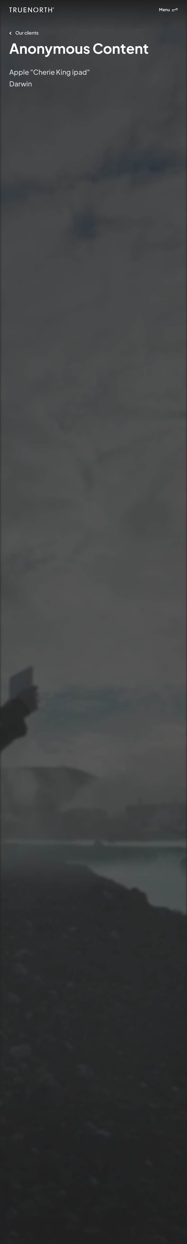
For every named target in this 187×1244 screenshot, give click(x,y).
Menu (164, 9)
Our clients (27, 33)
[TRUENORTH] (31, 9)
